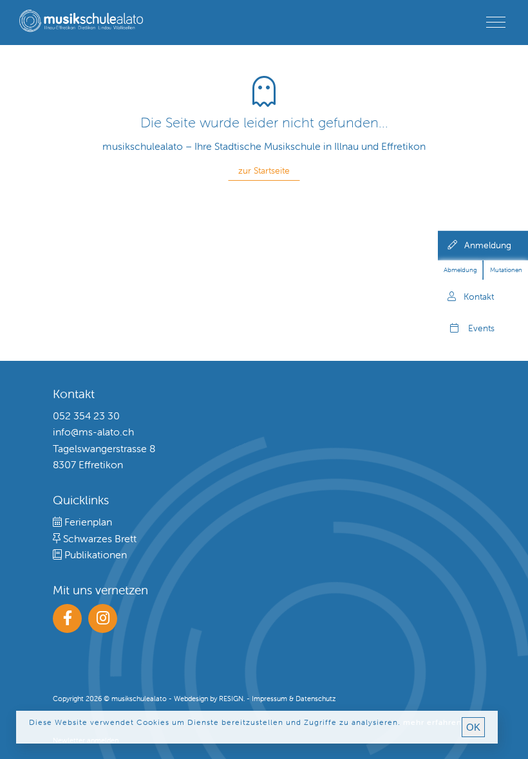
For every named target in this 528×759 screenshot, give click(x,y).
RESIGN (231, 698)
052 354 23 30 (86, 415)
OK (473, 727)
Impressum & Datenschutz (293, 698)
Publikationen (94, 554)
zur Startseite (264, 170)
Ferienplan (87, 521)
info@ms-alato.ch (93, 431)
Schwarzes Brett (99, 538)
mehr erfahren (432, 722)
